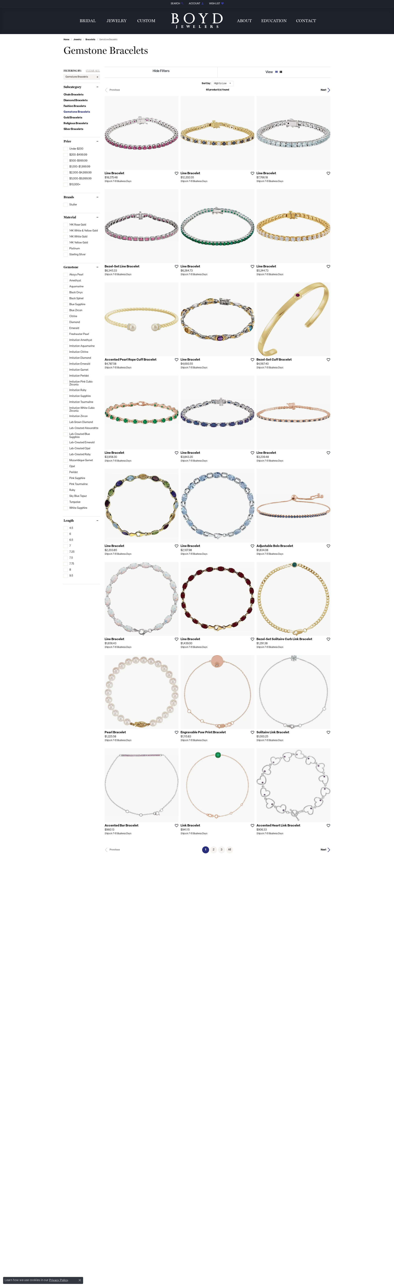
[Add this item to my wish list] (175, 173)
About (244, 20)
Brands (69, 197)
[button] (177, 3)
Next (323, 90)
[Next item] (250, 133)
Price (67, 141)
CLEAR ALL (93, 71)
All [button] (229, 849)
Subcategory (72, 87)
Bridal (88, 20)
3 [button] (221, 849)
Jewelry (117, 20)
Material (70, 217)
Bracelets (90, 40)
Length (69, 520)
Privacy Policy (58, 1280)
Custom (146, 20)
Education (274, 20)
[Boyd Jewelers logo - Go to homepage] (197, 20)
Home (66, 40)
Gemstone (71, 267)
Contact (306, 20)
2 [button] (213, 849)
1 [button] (207, 849)
